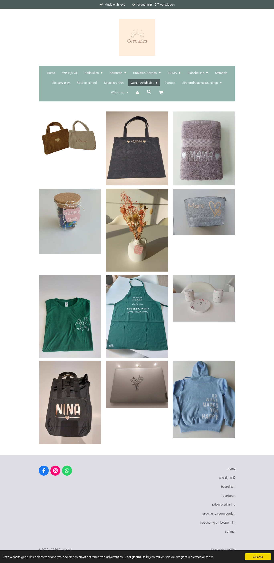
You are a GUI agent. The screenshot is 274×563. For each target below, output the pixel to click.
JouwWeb (229, 549)
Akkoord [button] (258, 557)
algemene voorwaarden (219, 513)
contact (230, 531)
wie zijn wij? (227, 477)
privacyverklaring (223, 504)
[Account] (137, 92)
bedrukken (228, 486)
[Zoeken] (149, 91)
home (231, 468)
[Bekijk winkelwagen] (160, 92)
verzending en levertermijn (217, 522)
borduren (229, 495)
